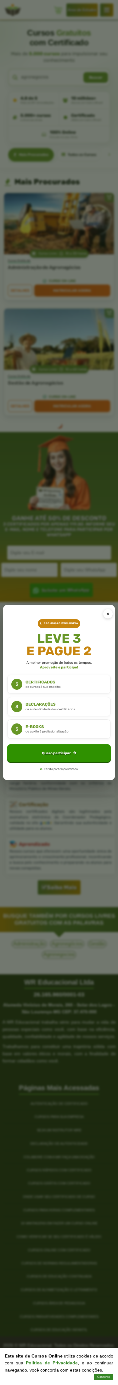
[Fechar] (108, 613)
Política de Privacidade (52, 1362)
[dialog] (59, 692)
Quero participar (56, 753)
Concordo (103, 1376)
